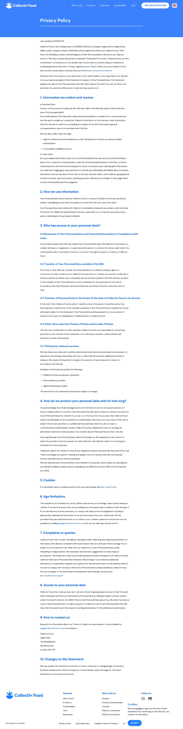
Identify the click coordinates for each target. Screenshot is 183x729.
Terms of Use (65, 723)
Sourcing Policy (83, 723)
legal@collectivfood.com (70, 523)
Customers (105, 5)
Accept (135, 723)
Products (91, 5)
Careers (105, 698)
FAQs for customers (111, 710)
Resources (68, 714)
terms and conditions (102, 70)
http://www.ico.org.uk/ (53, 575)
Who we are (76, 5)
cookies (138, 708)
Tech (133, 5)
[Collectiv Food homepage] (21, 5)
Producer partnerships (112, 702)
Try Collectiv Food (155, 5)
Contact (106, 706)
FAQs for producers (111, 714)
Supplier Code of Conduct (106, 723)
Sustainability (120, 5)
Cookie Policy (110, 487)
